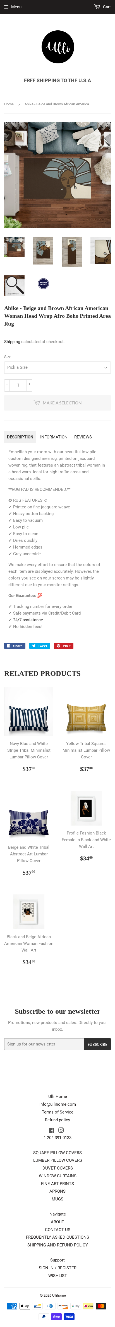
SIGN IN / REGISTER (57, 1267)
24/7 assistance (28, 619)
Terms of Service (57, 1112)
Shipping (12, 341)
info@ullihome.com (57, 1104)
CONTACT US (57, 1229)
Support (57, 1260)
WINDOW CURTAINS (57, 1175)
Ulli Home (57, 1096)
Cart (106, 6)
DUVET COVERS (57, 1168)
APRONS (57, 1191)
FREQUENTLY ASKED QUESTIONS (57, 1237)
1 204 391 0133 (57, 1137)
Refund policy (57, 1119)
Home (9, 104)
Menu (16, 6)
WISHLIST (57, 1275)
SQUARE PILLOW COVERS (57, 1152)
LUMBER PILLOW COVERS (57, 1160)
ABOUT (57, 1221)
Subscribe (97, 1044)
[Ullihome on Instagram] (61, 1131)
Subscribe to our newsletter (57, 1011)
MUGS (57, 1199)
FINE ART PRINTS (57, 1183)
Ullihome (59, 1295)
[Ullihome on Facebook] (51, 1131)
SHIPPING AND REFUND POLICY (57, 1245)
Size (7, 357)
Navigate (57, 1214)
